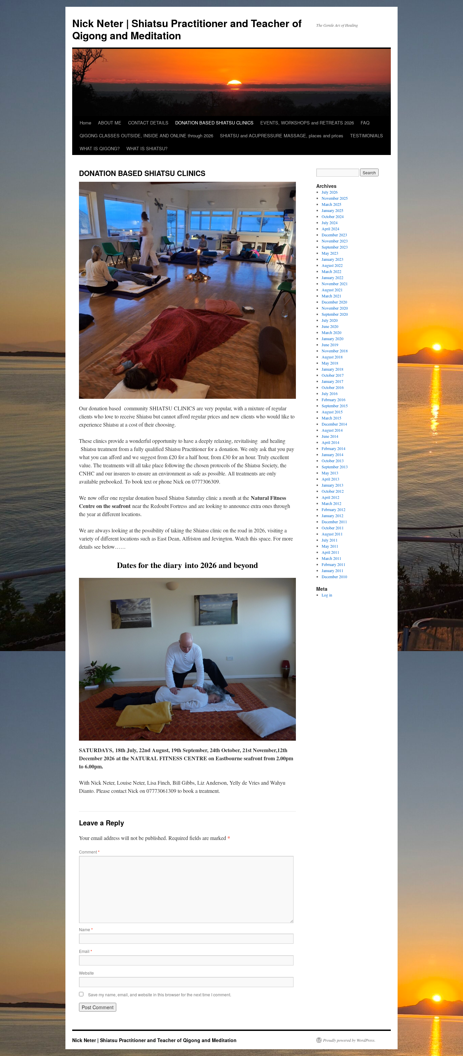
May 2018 (330, 363)
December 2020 (334, 302)
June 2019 (330, 344)
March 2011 (331, 558)
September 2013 (335, 466)
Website (86, 973)
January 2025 (332, 210)
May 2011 (330, 546)
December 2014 (334, 424)
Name (86, 929)
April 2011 (330, 552)
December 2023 (334, 234)
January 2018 (332, 369)
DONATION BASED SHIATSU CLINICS (214, 122)
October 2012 (333, 491)
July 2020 (330, 320)
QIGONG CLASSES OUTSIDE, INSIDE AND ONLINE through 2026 (146, 135)
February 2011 (333, 564)
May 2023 (330, 253)
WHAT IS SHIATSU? (146, 148)
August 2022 (332, 265)
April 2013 (330, 479)
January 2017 (332, 381)
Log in (327, 595)
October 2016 (333, 387)
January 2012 (332, 515)
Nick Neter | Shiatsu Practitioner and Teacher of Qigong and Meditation (187, 29)
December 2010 (334, 576)
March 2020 (331, 332)
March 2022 (331, 271)
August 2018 (332, 356)
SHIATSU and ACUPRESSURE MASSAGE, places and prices (281, 135)
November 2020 (335, 308)
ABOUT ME (109, 122)
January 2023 (332, 259)
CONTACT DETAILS (148, 122)
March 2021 (331, 295)
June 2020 (330, 326)
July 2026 (330, 192)
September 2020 (335, 314)
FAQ (365, 122)
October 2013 (333, 460)
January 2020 (332, 338)
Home (85, 122)
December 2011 (334, 521)
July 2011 (330, 540)
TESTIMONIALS (366, 135)
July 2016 (330, 393)
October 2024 (333, 216)
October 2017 (333, 375)
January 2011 (332, 570)
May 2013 (330, 472)
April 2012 (330, 497)
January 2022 (332, 277)
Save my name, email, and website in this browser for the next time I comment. (159, 994)
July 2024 (330, 222)
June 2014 (330, 436)
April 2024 (330, 228)
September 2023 (335, 247)
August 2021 (332, 289)
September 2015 (335, 405)
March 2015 (331, 418)
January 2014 (332, 454)
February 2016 (333, 399)
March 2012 (331, 503)
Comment (89, 852)
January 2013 (332, 485)
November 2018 (335, 350)
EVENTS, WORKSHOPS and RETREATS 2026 (307, 122)
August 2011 (332, 533)
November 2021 (335, 283)
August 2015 (332, 411)
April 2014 (330, 442)
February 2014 (333, 448)
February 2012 (333, 509)
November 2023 (335, 240)
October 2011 (333, 527)
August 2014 (332, 430)
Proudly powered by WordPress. (349, 1040)
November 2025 (335, 198)
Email (85, 951)
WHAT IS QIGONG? (100, 148)
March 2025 (331, 204)
